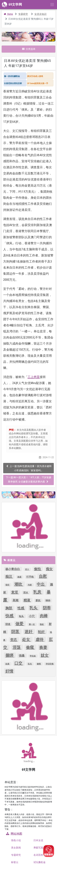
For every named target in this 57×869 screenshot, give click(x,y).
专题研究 (23, 14)
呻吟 (48, 600)
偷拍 (37, 569)
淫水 (26, 592)
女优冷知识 (40, 14)
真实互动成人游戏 (35, 76)
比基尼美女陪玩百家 (13, 83)
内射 (30, 585)
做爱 (20, 623)
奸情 (9, 671)
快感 (9, 615)
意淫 (15, 592)
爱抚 (38, 600)
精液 (27, 600)
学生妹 (33, 656)
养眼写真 (38, 847)
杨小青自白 (13, 569)
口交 (18, 663)
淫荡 (17, 647)
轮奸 (41, 632)
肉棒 (44, 615)
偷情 (39, 664)
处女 (26, 639)
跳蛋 (19, 577)
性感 (21, 608)
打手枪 (30, 576)
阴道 (8, 624)
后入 (27, 569)
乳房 (37, 592)
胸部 (9, 608)
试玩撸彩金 (39, 862)
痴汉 (9, 576)
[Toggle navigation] (52, 4)
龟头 (21, 616)
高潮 (16, 600)
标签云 (11, 560)
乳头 (33, 608)
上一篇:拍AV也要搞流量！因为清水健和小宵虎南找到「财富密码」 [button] (31, 468)
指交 (7, 585)
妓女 (45, 655)
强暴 (22, 655)
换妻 (43, 647)
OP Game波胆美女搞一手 (37, 83)
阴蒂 (47, 608)
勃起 (42, 624)
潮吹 (18, 584)
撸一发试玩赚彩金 (12, 76)
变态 (14, 640)
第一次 (32, 624)
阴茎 (15, 631)
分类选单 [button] (30, 49)
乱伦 (30, 664)
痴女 (49, 569)
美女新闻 (16, 847)
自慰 (43, 576)
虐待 (40, 639)
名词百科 (38, 855)
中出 (41, 584)
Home (10, 14)
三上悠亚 (34, 377)
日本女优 (38, 840)
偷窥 (30, 647)
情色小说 (16, 840)
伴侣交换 (50, 664)
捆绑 (9, 655)
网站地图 (16, 833)
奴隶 (7, 664)
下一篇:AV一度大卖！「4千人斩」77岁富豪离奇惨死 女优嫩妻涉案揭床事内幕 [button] (28, 479)
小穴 (32, 616)
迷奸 (29, 631)
